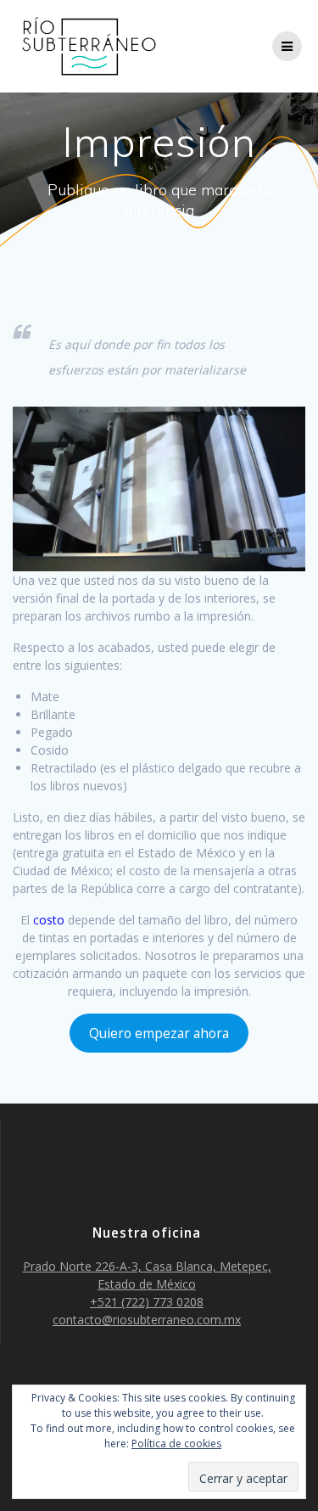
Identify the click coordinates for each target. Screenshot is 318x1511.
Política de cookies (176, 1443)
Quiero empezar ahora (159, 1033)
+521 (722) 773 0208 (147, 1302)
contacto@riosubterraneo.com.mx (147, 1320)
